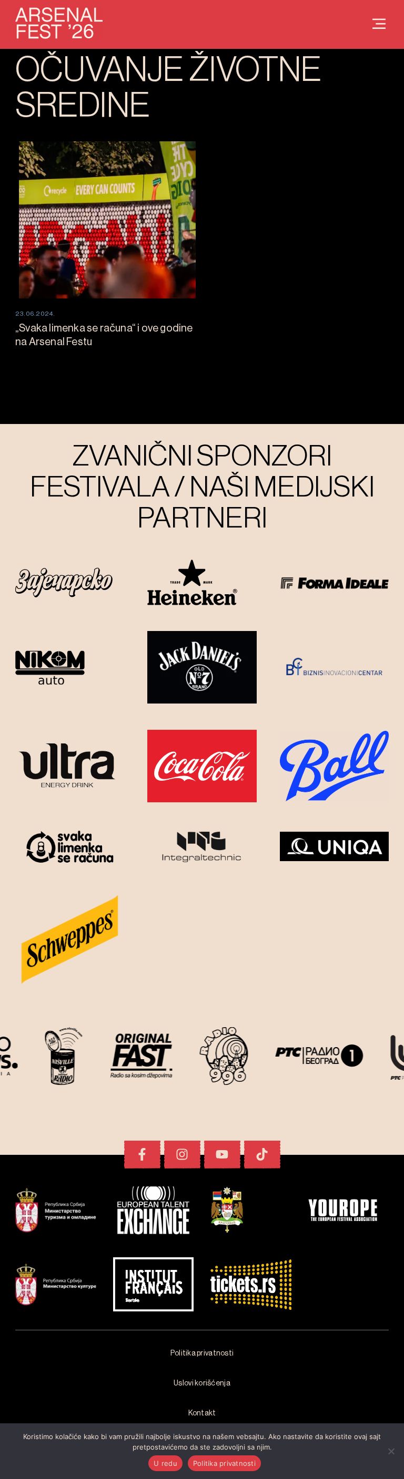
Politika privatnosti (224, 1463)
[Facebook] (142, 1154)
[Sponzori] (69, 583)
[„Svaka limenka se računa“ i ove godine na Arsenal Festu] (107, 220)
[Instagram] (182, 1154)
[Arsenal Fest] (379, 24)
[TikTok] (262, 1154)
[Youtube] (222, 1154)
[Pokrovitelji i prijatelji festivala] (55, 1212)
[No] (391, 1451)
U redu (165, 1463)
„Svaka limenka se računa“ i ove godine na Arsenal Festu (104, 335)
